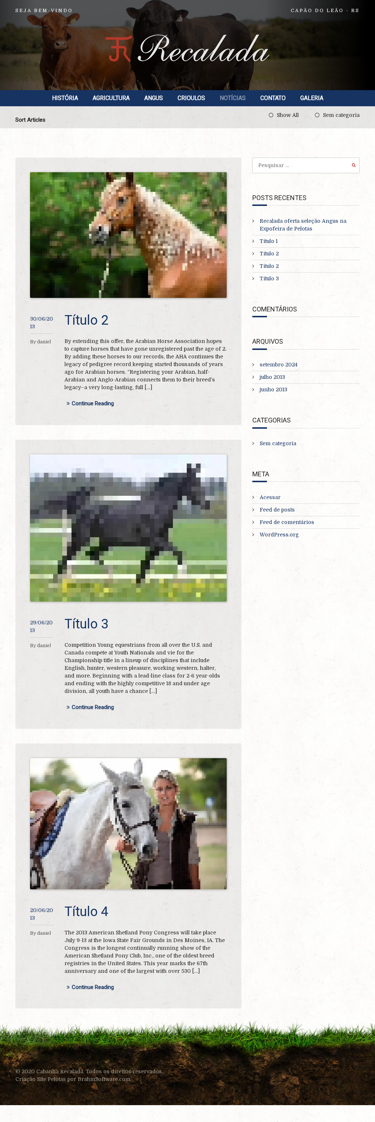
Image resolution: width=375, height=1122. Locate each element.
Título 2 (86, 320)
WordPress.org (279, 535)
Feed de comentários (287, 522)
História (65, 98)
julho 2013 (272, 377)
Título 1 (269, 241)
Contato (273, 98)
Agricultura (111, 98)
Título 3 (86, 624)
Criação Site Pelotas (41, 1079)
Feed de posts (277, 510)
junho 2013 (273, 389)
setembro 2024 (278, 365)
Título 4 (86, 911)
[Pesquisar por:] (306, 165)
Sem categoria (341, 115)
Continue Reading (93, 404)
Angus (153, 98)
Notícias (233, 98)
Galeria (311, 98)
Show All (288, 115)
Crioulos (191, 98)
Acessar (270, 497)
